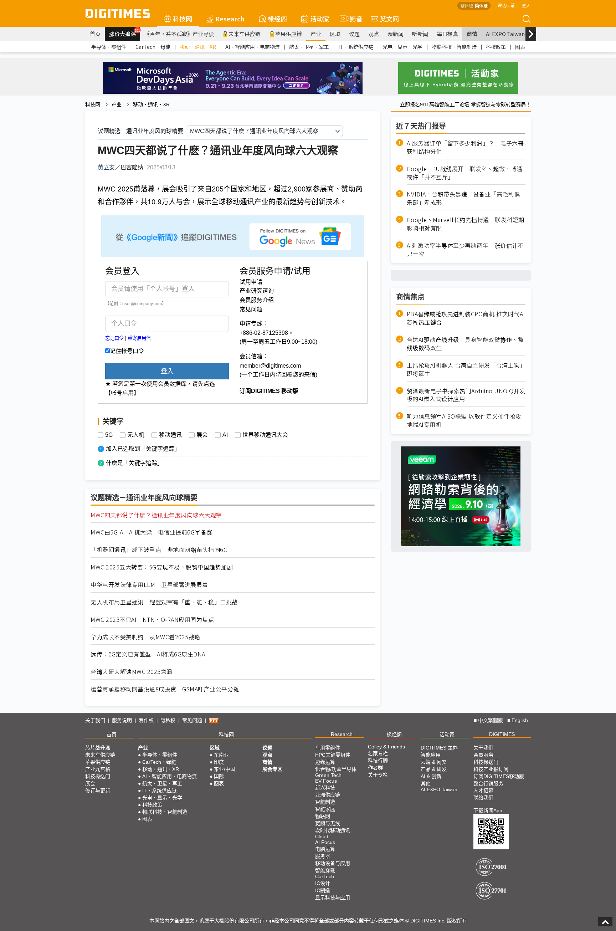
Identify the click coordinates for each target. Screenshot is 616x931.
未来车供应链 (245, 33)
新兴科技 (325, 788)
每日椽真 (447, 33)
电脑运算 (325, 849)
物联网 (322, 816)
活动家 (319, 18)
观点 (373, 33)
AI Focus (325, 842)
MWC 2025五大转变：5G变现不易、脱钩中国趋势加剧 (162, 567)
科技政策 (496, 46)
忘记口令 (114, 338)
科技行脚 (378, 760)
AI (225, 435)
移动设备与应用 (332, 863)
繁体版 (466, 5)
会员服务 (483, 755)
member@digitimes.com (270, 366)
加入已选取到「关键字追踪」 (143, 449)
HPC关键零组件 (332, 755)
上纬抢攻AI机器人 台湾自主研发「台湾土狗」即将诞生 (466, 369)
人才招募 (483, 790)
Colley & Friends (386, 747)
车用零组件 (327, 748)
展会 (202, 435)
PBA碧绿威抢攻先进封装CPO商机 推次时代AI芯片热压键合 (466, 318)
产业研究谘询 (257, 291)
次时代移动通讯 (332, 830)
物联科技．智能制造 (454, 46)
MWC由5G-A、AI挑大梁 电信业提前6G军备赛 (151, 532)
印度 (219, 762)
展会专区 (272, 769)
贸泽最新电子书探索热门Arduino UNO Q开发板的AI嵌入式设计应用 (466, 395)
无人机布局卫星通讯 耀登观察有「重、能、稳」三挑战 (164, 602)
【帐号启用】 (122, 393)
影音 (353, 18)
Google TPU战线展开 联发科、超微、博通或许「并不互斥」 (465, 173)
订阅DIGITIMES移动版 (498, 776)
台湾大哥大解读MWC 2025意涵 (132, 671)
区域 (335, 33)
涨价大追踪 (124, 33)
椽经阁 (277, 18)
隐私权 (167, 720)
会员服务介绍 (257, 300)
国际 (219, 776)
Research (230, 18)
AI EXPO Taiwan (505, 33)
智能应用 (431, 755)
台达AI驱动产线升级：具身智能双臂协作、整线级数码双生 (465, 344)
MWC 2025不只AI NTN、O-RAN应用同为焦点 (152, 619)
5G (109, 435)
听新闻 (420, 33)
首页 (95, 33)
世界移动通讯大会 (265, 435)
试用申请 (251, 282)
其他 (426, 783)
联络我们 (483, 797)
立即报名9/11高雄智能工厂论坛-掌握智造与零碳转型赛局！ (465, 104)
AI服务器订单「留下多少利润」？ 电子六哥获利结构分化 (465, 147)
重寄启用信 (139, 338)
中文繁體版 (490, 720)
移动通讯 (170, 435)
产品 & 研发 (434, 769)
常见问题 (251, 309)
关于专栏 (378, 775)
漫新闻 (395, 33)
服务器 (322, 856)
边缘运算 (325, 762)
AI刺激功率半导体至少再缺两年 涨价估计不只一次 (465, 249)
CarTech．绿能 (152, 46)
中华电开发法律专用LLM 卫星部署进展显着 (149, 584)
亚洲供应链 (327, 795)
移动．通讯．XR (198, 46)
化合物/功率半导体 (335, 769)
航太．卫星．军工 (309, 46)
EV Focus (326, 781)
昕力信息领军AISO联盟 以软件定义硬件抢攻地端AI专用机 (464, 420)
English (520, 720)
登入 (526, 5)
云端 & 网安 (434, 762)
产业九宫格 (97, 769)
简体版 (481, 5)
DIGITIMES (502, 734)
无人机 (135, 435)
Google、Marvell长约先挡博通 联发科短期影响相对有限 (465, 224)
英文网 (389, 18)
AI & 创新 (431, 776)
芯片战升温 (97, 748)
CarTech (324, 876)
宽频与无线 (327, 823)
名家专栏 (378, 753)
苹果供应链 (288, 33)
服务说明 (122, 720)
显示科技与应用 (332, 897)
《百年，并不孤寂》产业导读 (179, 33)
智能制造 (325, 802)
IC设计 (322, 883)
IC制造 (322, 890)
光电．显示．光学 (402, 46)
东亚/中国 (224, 769)
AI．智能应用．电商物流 (252, 46)
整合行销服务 (488, 783)
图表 (520, 46)
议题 (354, 33)
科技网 (182, 18)
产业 (315, 33)
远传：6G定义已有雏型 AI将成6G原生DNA (148, 654)
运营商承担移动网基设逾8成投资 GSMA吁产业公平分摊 (165, 689)
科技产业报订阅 (490, 769)
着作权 (146, 720)
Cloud (321, 836)
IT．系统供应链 (355, 46)
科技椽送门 (97, 776)
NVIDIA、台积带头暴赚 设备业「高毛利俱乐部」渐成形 (463, 198)
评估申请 (506, 5)
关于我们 (95, 720)
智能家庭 (325, 809)
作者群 (375, 768)
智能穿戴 (325, 870)
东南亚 (221, 755)
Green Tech (328, 775)
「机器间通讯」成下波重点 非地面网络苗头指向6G (159, 550)
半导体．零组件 (108, 46)
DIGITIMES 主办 (439, 748)
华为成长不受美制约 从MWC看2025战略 (145, 637)
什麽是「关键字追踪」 (134, 463)
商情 (472, 33)
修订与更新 (97, 790)
